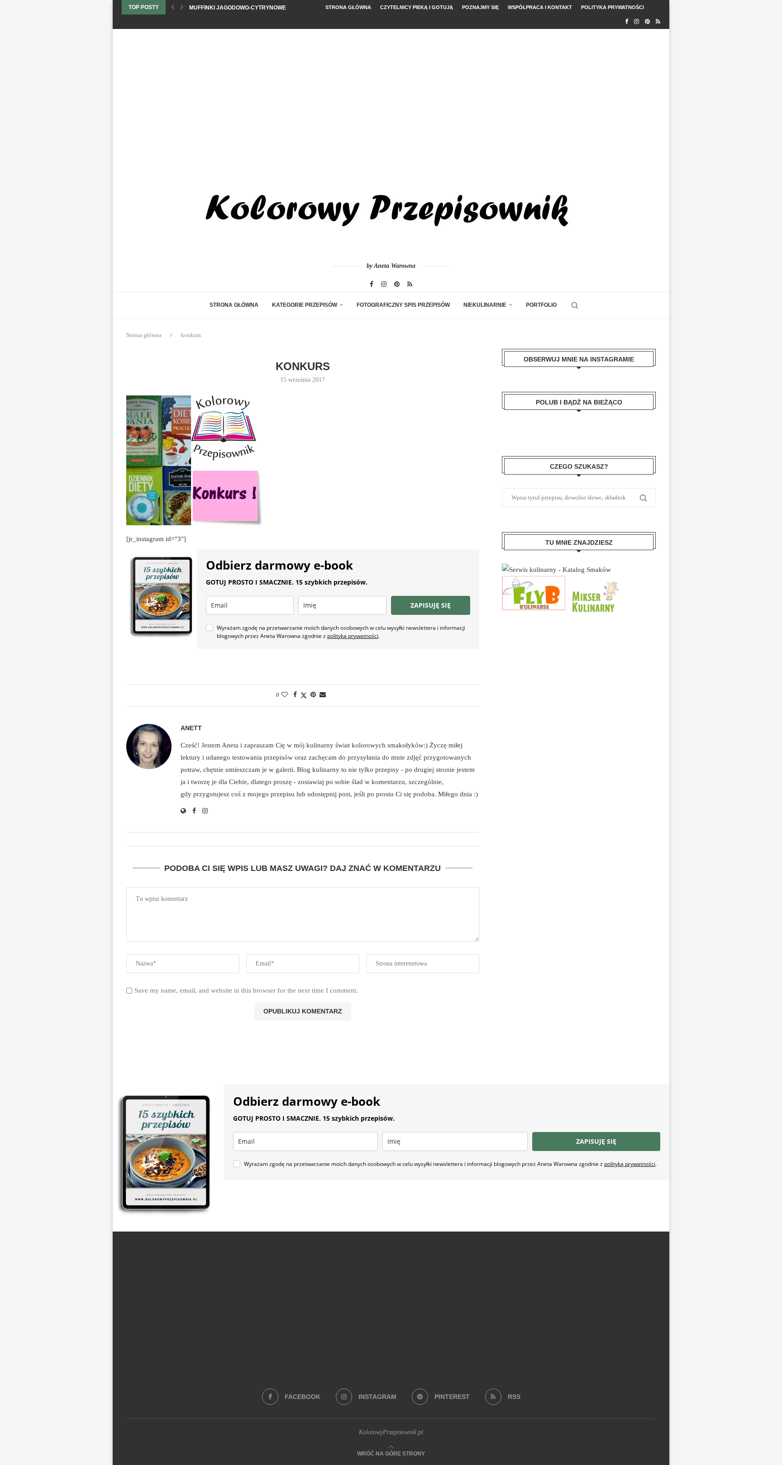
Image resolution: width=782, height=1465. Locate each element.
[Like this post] (284, 695)
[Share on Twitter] (303, 695)
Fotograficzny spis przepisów (403, 305)
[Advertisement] (391, 96)
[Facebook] (626, 21)
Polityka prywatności (612, 7)
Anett (191, 728)
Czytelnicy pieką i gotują (416, 7)
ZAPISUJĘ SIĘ (430, 605)
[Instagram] (636, 21)
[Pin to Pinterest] (313, 695)
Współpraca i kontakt (540, 7)
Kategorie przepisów (304, 305)
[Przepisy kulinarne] (594, 581)
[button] (172, 7)
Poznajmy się (480, 7)
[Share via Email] (322, 695)
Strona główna (348, 7)
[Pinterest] (647, 21)
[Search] (574, 305)
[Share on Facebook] (295, 695)
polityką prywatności (352, 636)
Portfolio (541, 305)
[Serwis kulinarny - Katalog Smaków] (556, 569)
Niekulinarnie (484, 305)
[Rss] (658, 21)
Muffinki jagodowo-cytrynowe (237, 8)
